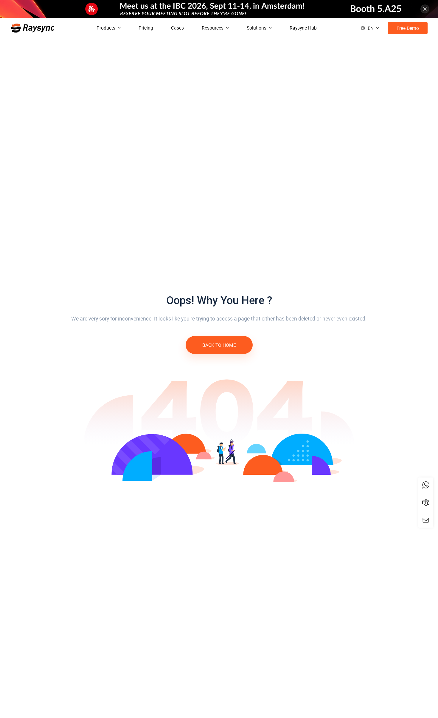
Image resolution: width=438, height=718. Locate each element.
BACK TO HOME (219, 345)
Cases (177, 27)
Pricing (146, 27)
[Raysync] (32, 28)
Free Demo (408, 28)
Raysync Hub (303, 27)
